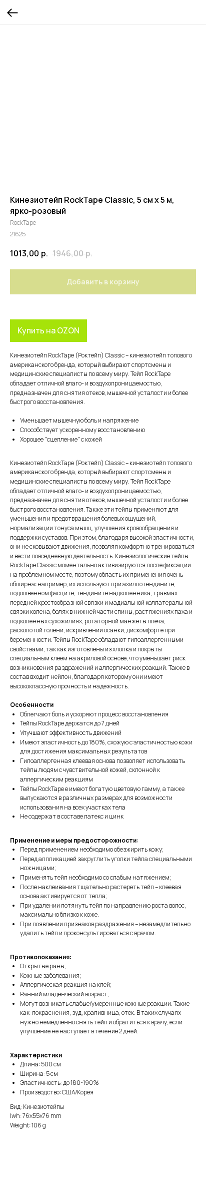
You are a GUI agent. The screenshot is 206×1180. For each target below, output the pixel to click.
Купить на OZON (49, 330)
